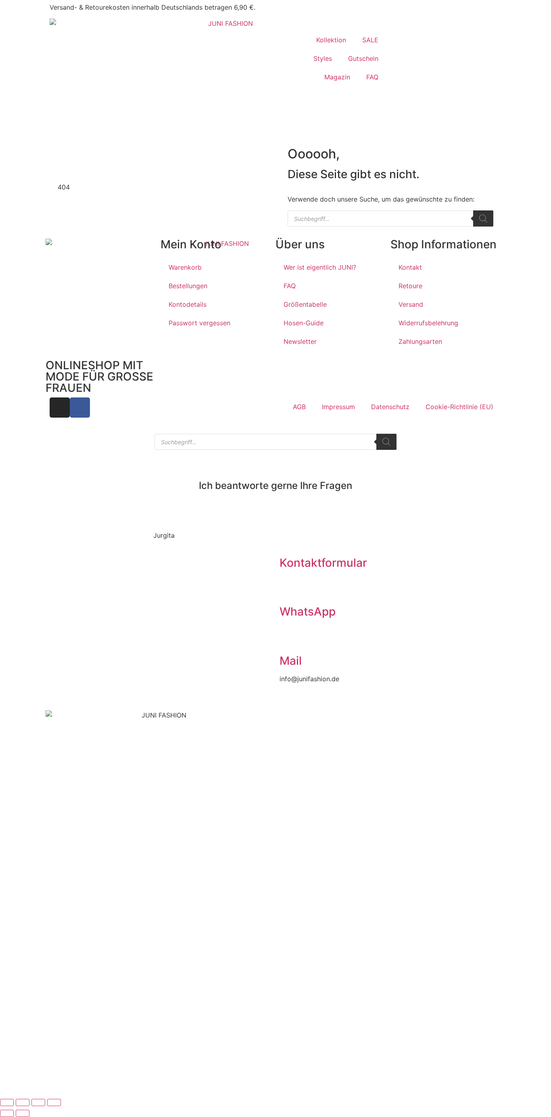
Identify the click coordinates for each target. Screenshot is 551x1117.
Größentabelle (305, 304)
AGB (299, 407)
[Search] (483, 218)
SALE (370, 40)
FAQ (372, 77)
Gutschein (363, 58)
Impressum (338, 407)
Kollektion (331, 40)
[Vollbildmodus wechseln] (22, 1102)
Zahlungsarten (420, 341)
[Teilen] (38, 1102)
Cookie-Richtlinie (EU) (459, 407)
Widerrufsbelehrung (428, 323)
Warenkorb (185, 267)
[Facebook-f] (80, 407)
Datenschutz (390, 407)
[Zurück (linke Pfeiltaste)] (7, 1113)
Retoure (410, 286)
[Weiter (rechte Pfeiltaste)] (22, 1113)
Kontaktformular (323, 563)
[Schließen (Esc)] (54, 1102)
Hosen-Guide (304, 323)
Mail (291, 661)
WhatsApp (308, 611)
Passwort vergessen (199, 323)
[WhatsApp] (290, 589)
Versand (411, 304)
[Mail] (290, 638)
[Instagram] (60, 407)
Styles (322, 58)
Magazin (337, 77)
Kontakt (410, 267)
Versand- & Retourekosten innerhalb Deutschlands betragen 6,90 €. (152, 7)
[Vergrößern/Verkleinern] (7, 1102)
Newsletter (300, 341)
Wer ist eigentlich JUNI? (320, 267)
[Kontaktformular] (290, 540)
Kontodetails (188, 304)
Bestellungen (188, 286)
